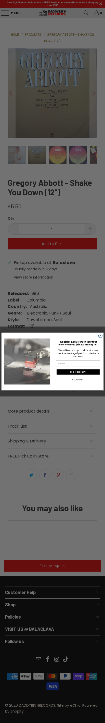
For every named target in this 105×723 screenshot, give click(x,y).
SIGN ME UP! (78, 371)
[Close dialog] (100, 336)
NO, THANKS (78, 380)
